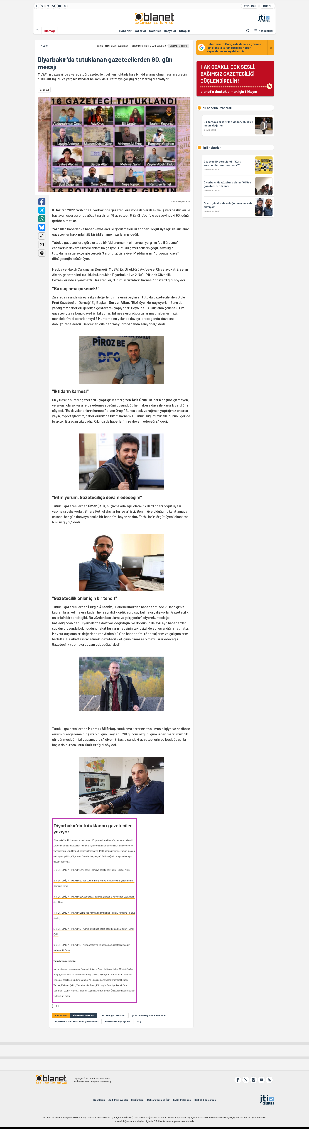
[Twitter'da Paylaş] (41, 210)
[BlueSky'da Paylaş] (41, 227)
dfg (139, 1021)
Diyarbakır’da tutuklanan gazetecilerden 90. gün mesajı (105, 63)
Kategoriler (266, 30)
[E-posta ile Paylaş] (41, 244)
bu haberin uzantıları (217, 108)
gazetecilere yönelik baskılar (148, 1015)
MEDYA (44, 45)
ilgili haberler (212, 147)
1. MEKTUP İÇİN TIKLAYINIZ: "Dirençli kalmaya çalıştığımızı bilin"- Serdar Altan (91, 870)
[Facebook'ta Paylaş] (41, 201)
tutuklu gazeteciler (113, 1015)
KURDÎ (267, 6)
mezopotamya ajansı (117, 1021)
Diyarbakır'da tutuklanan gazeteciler (77, 1021)
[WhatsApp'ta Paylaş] (41, 218)
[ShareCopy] (41, 236)
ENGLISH (250, 6)
